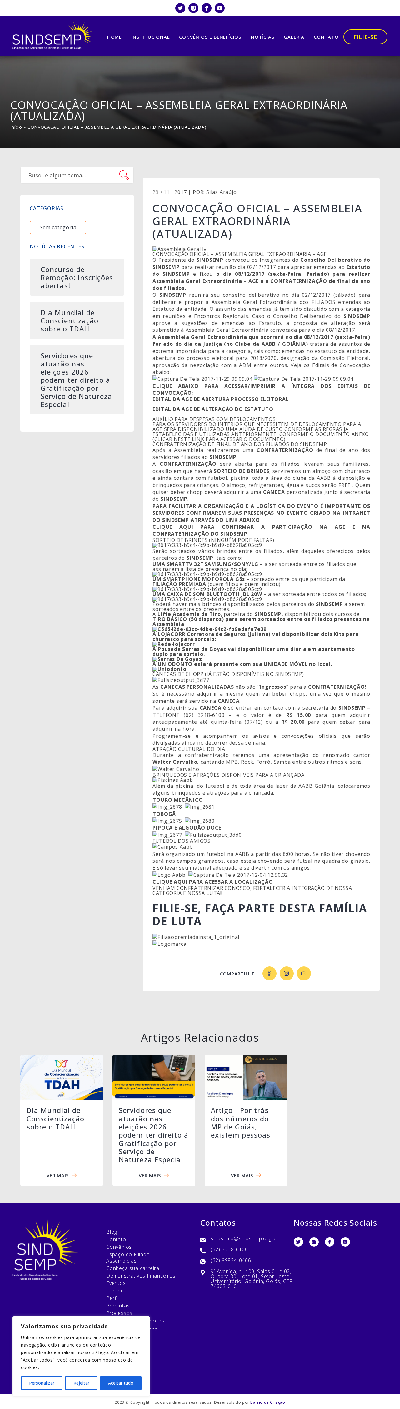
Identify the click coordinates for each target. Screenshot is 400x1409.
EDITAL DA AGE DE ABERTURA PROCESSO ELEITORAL (220, 399)
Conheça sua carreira (132, 1268)
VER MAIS (58, 1175)
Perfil (112, 1298)
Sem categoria (58, 227)
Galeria (294, 37)
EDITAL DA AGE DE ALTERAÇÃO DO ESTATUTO (212, 409)
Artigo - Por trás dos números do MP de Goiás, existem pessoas (241, 1122)
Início (16, 127)
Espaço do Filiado (128, 1254)
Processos (119, 1313)
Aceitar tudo (120, 1383)
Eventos (116, 1283)
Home (114, 37)
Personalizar (41, 1383)
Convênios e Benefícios (210, 37)
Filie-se (365, 37)
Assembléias (121, 1260)
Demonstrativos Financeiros (141, 1275)
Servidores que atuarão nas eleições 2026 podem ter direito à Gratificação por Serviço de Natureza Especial (153, 1134)
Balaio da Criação (267, 1402)
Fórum (114, 1290)
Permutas (118, 1305)
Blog (111, 1231)
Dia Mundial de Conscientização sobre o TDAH (56, 1118)
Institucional (150, 37)
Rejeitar (81, 1383)
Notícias (262, 37)
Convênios (119, 1246)
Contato (326, 37)
